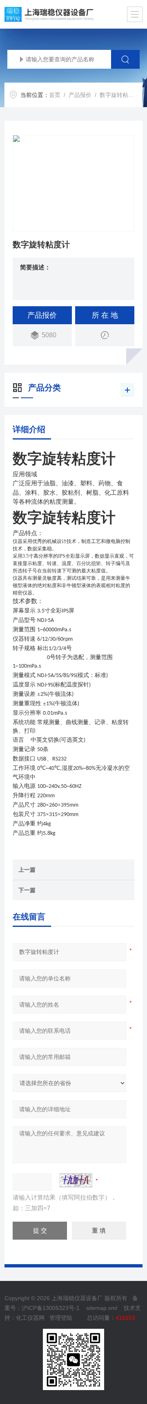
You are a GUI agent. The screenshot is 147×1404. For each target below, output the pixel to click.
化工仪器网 (30, 1317)
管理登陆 (60, 1317)
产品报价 (80, 95)
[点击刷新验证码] (76, 1180)
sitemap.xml (101, 1308)
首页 (54, 95)
